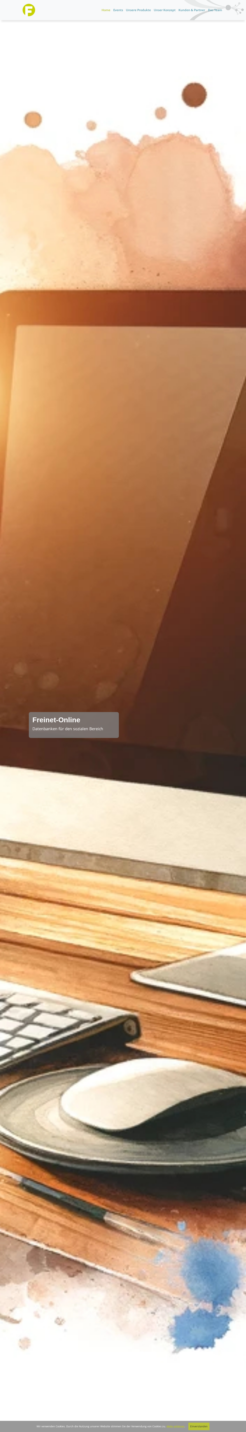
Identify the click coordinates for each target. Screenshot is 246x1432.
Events (118, 10)
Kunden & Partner (191, 10)
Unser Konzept (165, 10)
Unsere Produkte (138, 10)
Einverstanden (199, 1426)
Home (106, 10)
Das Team (215, 10)
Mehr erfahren (175, 1426)
